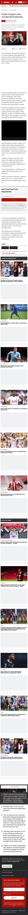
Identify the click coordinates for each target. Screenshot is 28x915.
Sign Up (14, 898)
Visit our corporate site (13, 861)
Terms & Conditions (12, 904)
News (3, 21)
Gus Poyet (5, 248)
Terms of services (19, 204)
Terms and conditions (7, 872)
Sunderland (13, 248)
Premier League (12, 10)
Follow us (16, 48)
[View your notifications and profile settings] (12, 2)
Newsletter (23, 48)
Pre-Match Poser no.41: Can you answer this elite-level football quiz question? (14, 808)
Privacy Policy (19, 903)
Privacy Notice (21, 205)
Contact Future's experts (8, 875)
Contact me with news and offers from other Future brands (14, 893)
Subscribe (20, 2)
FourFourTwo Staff (12, 20)
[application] (14, 129)
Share (5, 48)
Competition (4, 10)
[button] (2, 2)
